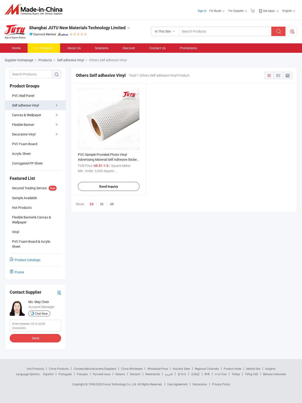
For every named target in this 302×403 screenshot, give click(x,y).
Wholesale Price (157, 368)
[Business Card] (59, 292)
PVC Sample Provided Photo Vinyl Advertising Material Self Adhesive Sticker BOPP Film (108, 159)
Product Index (232, 368)
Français (82, 374)
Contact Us (157, 48)
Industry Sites (181, 368)
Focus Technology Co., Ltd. (120, 384)
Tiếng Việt (251, 374)
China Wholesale (132, 368)
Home (16, 48)
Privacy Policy (221, 384)
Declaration (200, 384)
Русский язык (101, 374)
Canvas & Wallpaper (26, 115)
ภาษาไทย (221, 374)
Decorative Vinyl (23, 134)
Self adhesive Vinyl (25, 105)
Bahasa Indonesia (274, 374)
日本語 (195, 374)
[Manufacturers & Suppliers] (35, 9)
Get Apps (268, 10)
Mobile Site (253, 368)
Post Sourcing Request (292, 31)
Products (46, 48)
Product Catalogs (27, 260)
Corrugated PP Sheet (27, 163)
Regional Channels (207, 368)
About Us (74, 48)
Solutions (102, 48)
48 (112, 204)
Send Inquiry (108, 186)
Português (65, 374)
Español (48, 374)
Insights (270, 368)
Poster (19, 272)
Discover (129, 48)
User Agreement (177, 384)
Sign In (202, 10)
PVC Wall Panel (23, 95)
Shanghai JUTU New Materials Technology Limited (77, 27)
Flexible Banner (23, 124)
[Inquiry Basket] (253, 10)
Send (35, 338)
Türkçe (236, 374)
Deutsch (135, 374)
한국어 (182, 374)
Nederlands (152, 374)
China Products (59, 368)
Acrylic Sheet (21, 153)
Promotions (188, 48)
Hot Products (35, 368)
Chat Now (41, 313)
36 (102, 204)
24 (91, 204)
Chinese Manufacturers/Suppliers (95, 368)
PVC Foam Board (24, 144)
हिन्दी (207, 374)
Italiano (120, 374)
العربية (169, 374)
